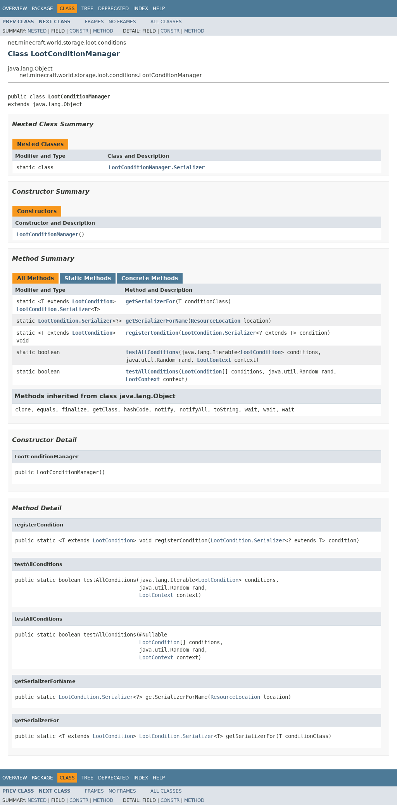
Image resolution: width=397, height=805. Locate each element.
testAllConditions (152, 352)
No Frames (122, 21)
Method (103, 31)
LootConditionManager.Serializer (157, 167)
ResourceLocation (215, 321)
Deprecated (113, 8)
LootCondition (92, 301)
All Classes (166, 21)
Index (140, 8)
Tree (87, 8)
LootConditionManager (47, 234)
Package (42, 8)
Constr (78, 31)
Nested (37, 31)
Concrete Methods (149, 278)
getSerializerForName (157, 321)
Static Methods (87, 278)
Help (159, 8)
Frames (94, 21)
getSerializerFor (150, 301)
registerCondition (152, 333)
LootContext (214, 360)
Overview (14, 8)
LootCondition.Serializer (53, 309)
